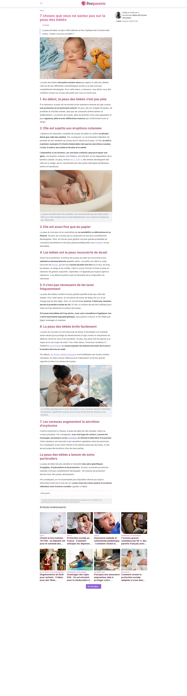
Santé (69, 535)
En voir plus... (93, 586)
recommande (55, 346)
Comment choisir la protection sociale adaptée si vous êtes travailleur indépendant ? (133, 577)
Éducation (125, 572)
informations (99, 572)
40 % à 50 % (76, 159)
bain (98, 298)
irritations (99, 242)
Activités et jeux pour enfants (52, 572)
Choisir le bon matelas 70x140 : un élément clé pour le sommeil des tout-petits (52, 541)
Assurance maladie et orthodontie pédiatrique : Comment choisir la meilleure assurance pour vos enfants (106, 541)
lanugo (55, 265)
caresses (72, 438)
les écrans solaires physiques (64, 354)
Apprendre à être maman (131, 535)
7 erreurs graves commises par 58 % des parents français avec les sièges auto (133, 541)
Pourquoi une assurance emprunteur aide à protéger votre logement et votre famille (107, 577)
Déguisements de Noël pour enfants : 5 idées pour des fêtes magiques (52, 577)
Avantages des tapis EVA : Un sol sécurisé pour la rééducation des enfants (79, 577)
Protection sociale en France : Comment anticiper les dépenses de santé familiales (79, 541)
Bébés (42, 10)
